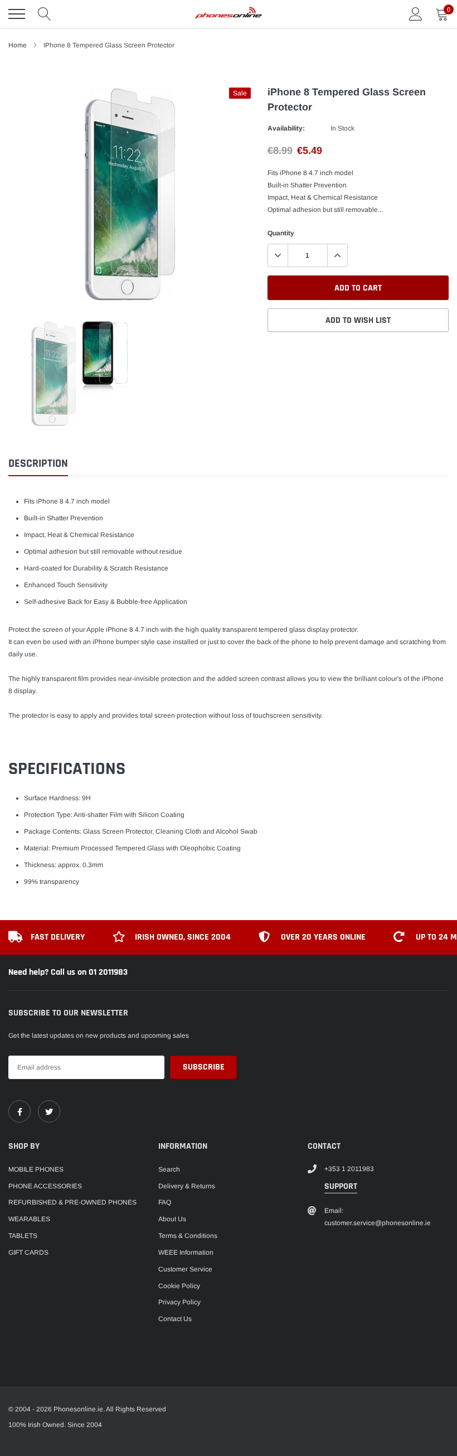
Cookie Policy (179, 1286)
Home (17, 45)
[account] (415, 14)
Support (340, 1186)
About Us (172, 1219)
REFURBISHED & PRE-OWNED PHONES (72, 1202)
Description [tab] (38, 464)
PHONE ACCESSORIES (45, 1186)
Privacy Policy (179, 1302)
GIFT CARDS (28, 1252)
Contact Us (175, 1319)
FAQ (164, 1202)
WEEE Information (185, 1252)
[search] (44, 14)
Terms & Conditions (187, 1236)
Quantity (281, 233)
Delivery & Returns (186, 1186)
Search (169, 1169)
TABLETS (22, 1236)
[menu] (16, 14)
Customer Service (185, 1269)
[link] (19, 1111)
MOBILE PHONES (36, 1169)
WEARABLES (29, 1219)
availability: (286, 128)
